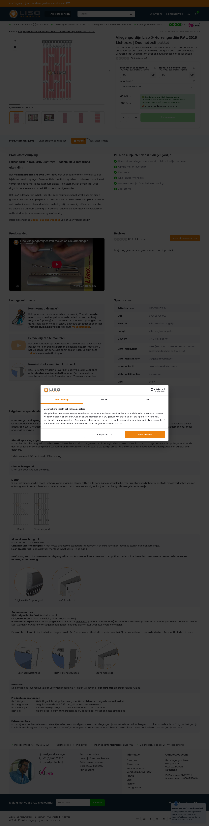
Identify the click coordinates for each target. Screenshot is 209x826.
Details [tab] (104, 399)
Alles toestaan (145, 434)
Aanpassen (102, 434)
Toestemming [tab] (62, 399)
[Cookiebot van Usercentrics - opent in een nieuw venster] (152, 390)
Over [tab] (147, 399)
